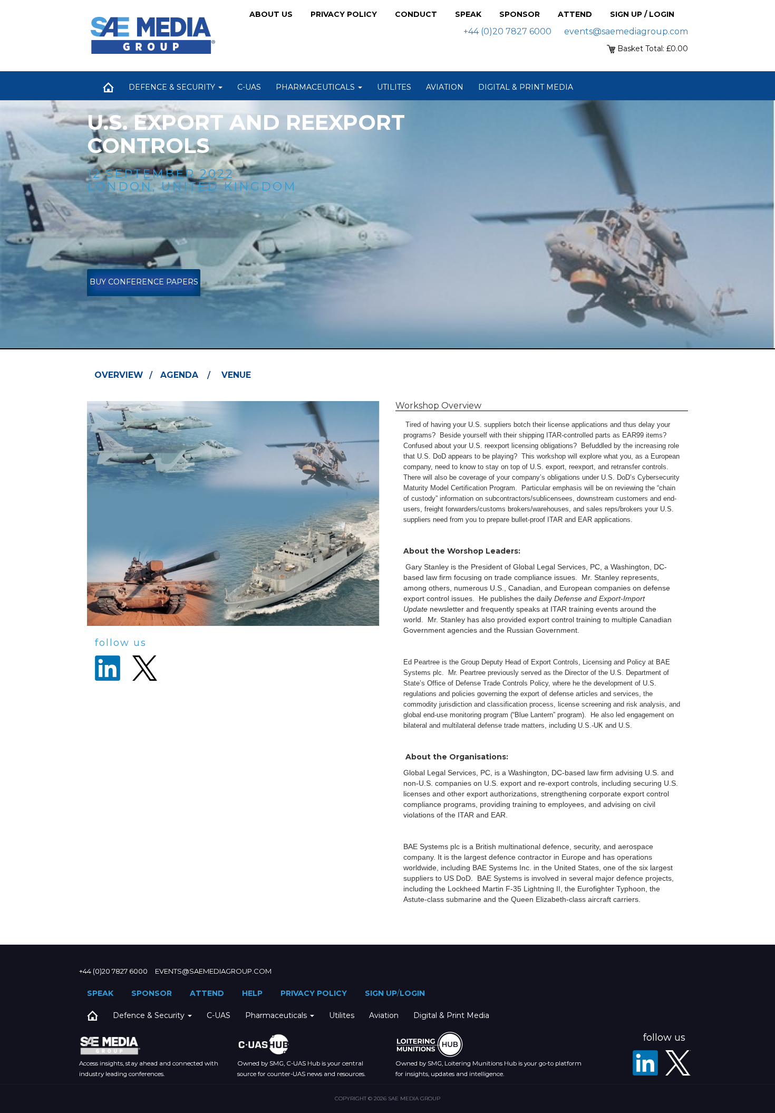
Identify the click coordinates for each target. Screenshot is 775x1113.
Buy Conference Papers (144, 282)
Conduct (416, 14)
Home (108, 87)
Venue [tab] (236, 375)
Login (412, 993)
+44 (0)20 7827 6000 (507, 31)
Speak (468, 14)
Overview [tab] (118, 375)
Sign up (381, 993)
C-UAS (249, 87)
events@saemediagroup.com (626, 31)
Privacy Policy (344, 14)
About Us (271, 14)
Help (252, 993)
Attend (575, 14)
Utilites (394, 87)
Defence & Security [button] (173, 87)
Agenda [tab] (179, 375)
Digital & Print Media (525, 87)
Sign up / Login (642, 14)
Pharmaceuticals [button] (316, 87)
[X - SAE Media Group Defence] (678, 1063)
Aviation (444, 87)
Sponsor (519, 14)
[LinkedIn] (645, 1063)
